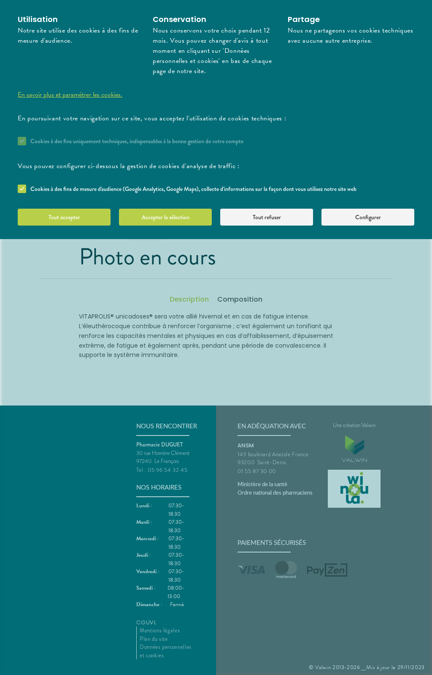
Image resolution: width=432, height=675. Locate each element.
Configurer (368, 217)
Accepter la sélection (165, 217)
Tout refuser (267, 217)
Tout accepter (64, 217)
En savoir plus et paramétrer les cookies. (70, 95)
